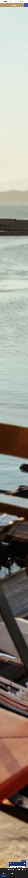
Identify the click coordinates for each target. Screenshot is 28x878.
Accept (4, 875)
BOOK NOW (14, 5)
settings (12, 873)
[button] (26, 5)
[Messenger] (22, 863)
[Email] (24, 863)
